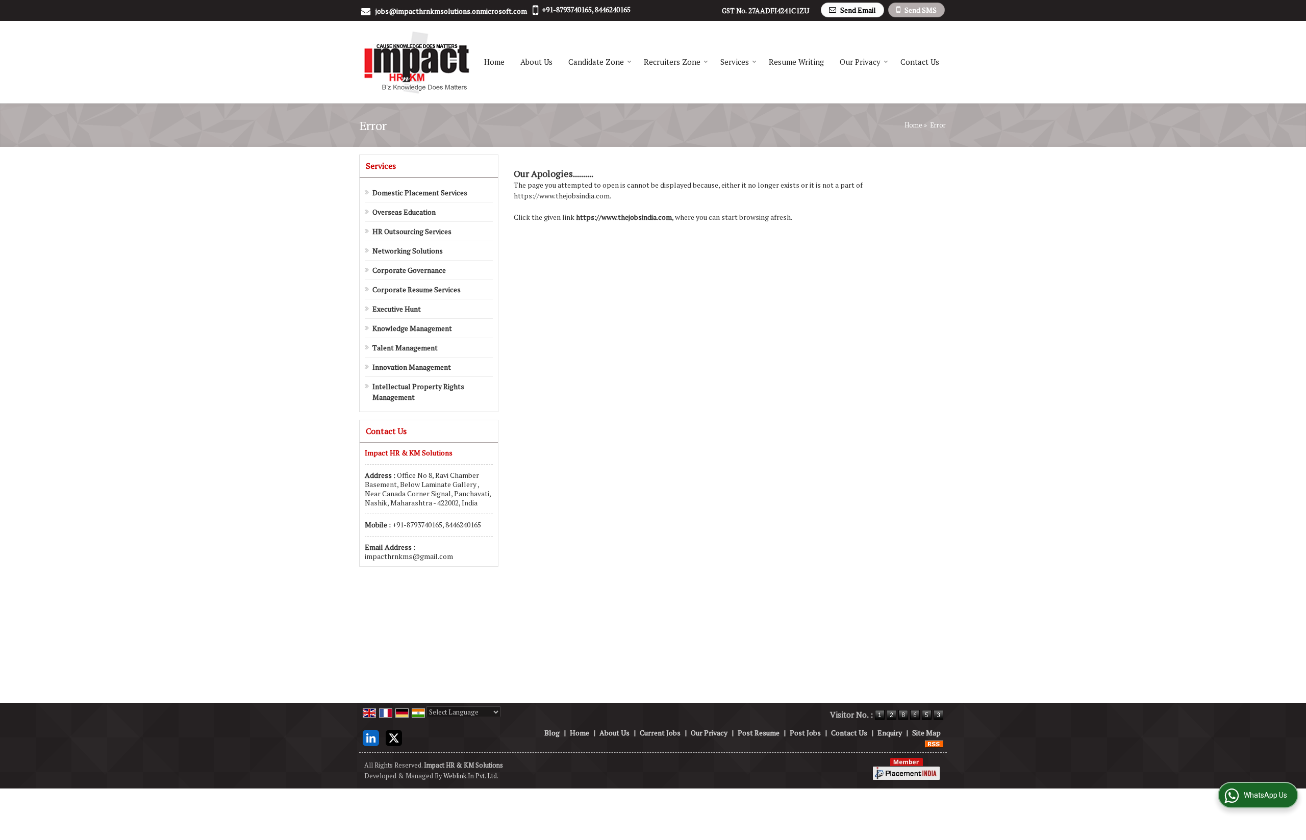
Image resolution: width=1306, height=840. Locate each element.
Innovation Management (411, 367)
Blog (552, 732)
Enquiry (889, 732)
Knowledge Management (412, 328)
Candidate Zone (596, 62)
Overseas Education (404, 212)
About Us (536, 62)
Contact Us (919, 62)
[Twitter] (394, 737)
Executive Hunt (396, 309)
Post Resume (759, 732)
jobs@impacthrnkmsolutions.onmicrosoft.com (451, 11)
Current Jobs (660, 732)
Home (494, 62)
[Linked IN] (371, 737)
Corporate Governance (409, 270)
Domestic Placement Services (419, 192)
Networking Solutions (407, 251)
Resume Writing (796, 62)
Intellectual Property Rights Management (418, 391)
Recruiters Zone (672, 62)
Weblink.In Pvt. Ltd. (470, 776)
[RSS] (934, 743)
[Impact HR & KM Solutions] (416, 62)
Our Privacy (860, 62)
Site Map (926, 732)
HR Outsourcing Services (411, 231)
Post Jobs (805, 732)
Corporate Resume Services (416, 289)
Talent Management (405, 347)
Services (734, 62)
